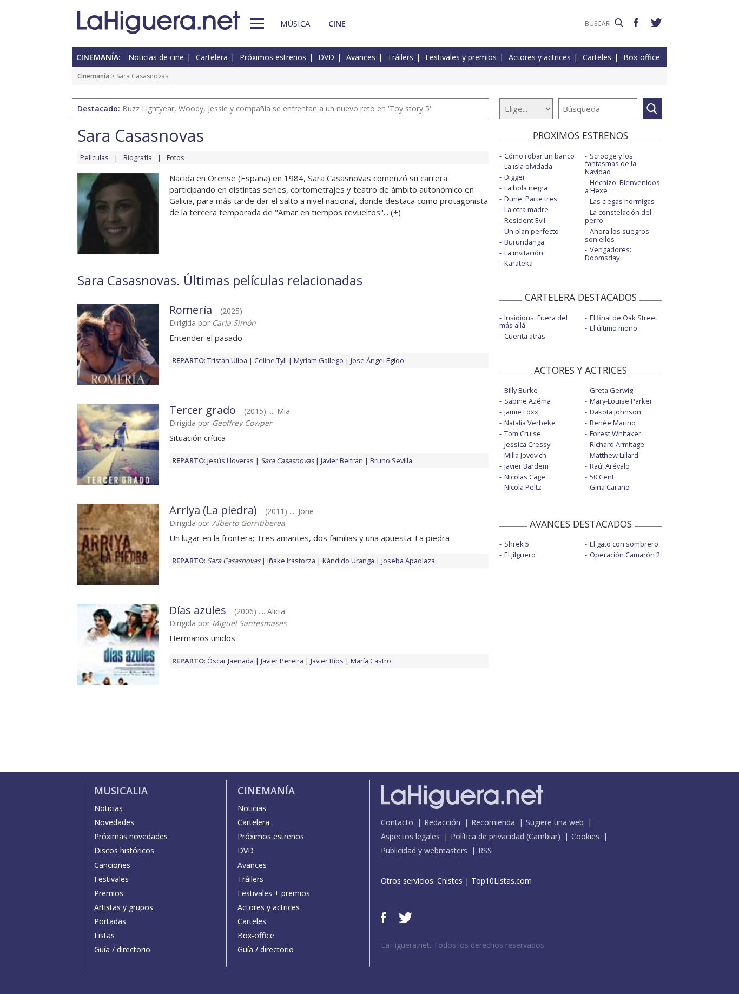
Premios (108, 893)
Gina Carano (610, 487)
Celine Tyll (270, 360)
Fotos (175, 157)
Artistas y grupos (123, 907)
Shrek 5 (516, 544)
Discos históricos (124, 850)
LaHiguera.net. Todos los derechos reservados (462, 945)
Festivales (111, 879)
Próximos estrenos (273, 57)
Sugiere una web (555, 822)
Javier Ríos (327, 661)
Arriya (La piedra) (213, 510)
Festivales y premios (461, 57)
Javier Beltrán (342, 460)
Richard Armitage (617, 444)
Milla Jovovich (525, 455)
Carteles (597, 57)
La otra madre (526, 209)
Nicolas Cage (524, 477)
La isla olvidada (528, 166)
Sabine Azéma (527, 401)
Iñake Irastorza (291, 560)
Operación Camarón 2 (625, 554)
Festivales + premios (273, 893)
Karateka (518, 263)
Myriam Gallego (319, 360)
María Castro (371, 661)
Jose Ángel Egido (377, 360)
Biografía (137, 157)
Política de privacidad (487, 836)
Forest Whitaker (615, 433)
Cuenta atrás (524, 336)
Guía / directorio (122, 949)
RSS (485, 850)
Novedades (114, 822)
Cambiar (543, 836)
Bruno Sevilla (391, 460)
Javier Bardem (526, 466)
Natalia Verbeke (530, 422)
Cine (337, 23)
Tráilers (400, 57)
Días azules (197, 610)
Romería (190, 309)
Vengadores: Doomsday (608, 253)
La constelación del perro (618, 216)
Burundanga (524, 242)
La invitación (523, 253)
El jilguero (520, 554)
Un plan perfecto (531, 231)
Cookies (585, 836)
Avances (360, 57)
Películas (94, 157)
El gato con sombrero (624, 544)
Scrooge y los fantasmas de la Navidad (610, 164)
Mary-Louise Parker (621, 401)
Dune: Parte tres (530, 198)
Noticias (108, 808)
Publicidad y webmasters (424, 850)
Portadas (110, 921)
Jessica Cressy (527, 444)
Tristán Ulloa (227, 360)
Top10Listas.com (501, 880)
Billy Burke (521, 390)
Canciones (112, 865)
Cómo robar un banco (539, 156)
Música (295, 23)
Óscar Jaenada (230, 661)
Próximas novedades (131, 836)
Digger (514, 177)
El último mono (613, 328)
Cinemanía (93, 76)
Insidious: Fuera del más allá (533, 322)
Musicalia (121, 790)
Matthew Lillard (614, 455)
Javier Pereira (282, 661)
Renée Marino (613, 422)
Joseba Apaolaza (408, 560)
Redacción (442, 822)
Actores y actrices (540, 57)
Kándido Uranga (348, 560)
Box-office (641, 57)
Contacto (397, 822)
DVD (326, 57)
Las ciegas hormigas (622, 201)
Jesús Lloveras (230, 460)
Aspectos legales (410, 836)
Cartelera (212, 57)
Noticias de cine (156, 57)
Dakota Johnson (615, 412)
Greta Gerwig (611, 390)
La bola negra (525, 188)
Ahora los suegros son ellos (617, 235)
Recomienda (493, 822)
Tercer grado (202, 410)
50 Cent (602, 477)
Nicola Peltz (523, 487)
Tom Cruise (522, 433)
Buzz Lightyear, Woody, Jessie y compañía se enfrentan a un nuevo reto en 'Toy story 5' (276, 108)
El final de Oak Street (623, 317)
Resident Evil (524, 220)
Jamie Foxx (521, 412)
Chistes (450, 880)
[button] (257, 23)
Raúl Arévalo (610, 466)
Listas (104, 935)
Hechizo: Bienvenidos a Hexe (622, 186)
